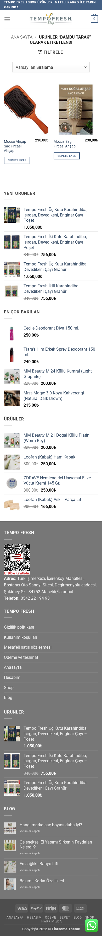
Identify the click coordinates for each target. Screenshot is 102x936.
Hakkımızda (51, 921)
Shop (9, 687)
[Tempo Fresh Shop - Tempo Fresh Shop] (51, 19)
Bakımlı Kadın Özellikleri (42, 880)
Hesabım (12, 677)
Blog (8, 697)
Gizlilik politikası (19, 627)
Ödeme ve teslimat (21, 657)
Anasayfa (13, 667)
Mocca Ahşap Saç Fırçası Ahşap (15, 146)
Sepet (65, 917)
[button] (7, 19)
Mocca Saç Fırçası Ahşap (65, 143)
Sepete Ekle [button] (17, 160)
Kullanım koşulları (20, 637)
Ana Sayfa (21, 37)
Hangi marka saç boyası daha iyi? (51, 824)
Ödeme (50, 917)
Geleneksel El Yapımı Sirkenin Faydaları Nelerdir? (56, 845)
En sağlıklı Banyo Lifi (39, 863)
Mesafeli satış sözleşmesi (28, 647)
